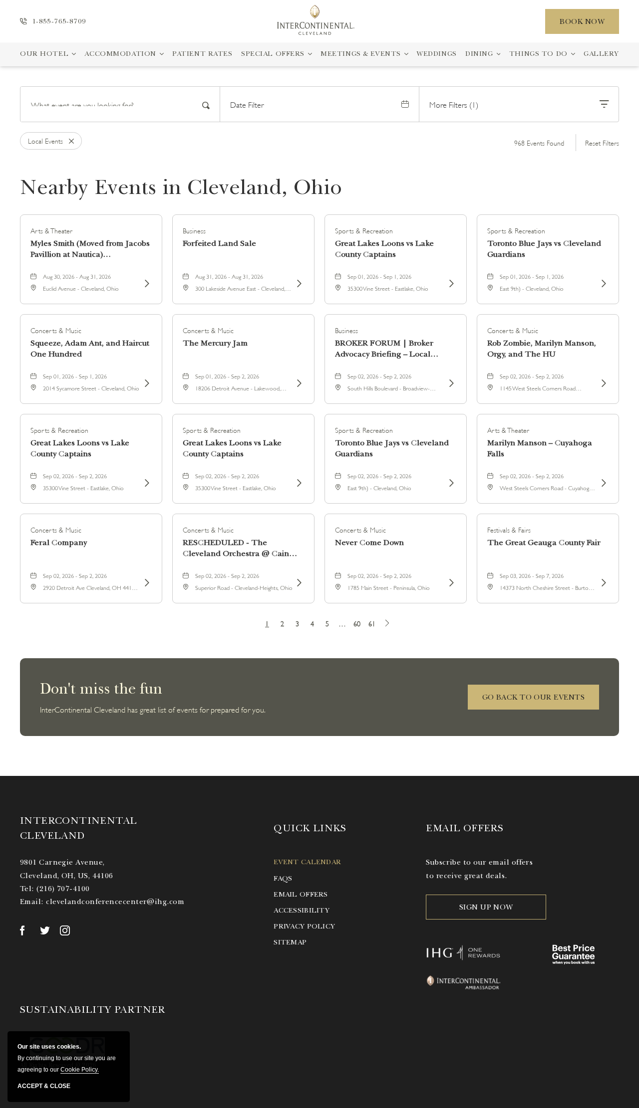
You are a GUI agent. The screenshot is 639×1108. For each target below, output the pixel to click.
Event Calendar (307, 862)
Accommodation (120, 53)
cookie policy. (79, 1069)
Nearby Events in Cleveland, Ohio (181, 187)
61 (371, 623)
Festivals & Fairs (509, 529)
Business (194, 230)
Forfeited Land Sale (219, 243)
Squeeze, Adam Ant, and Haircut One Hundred (89, 348)
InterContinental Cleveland (78, 828)
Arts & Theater (51, 230)
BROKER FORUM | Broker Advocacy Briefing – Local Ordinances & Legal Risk (384, 349)
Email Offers (300, 894)
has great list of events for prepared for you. (153, 709)
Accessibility (301, 910)
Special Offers (273, 53)
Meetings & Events (360, 53)
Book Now (582, 21)
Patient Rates (202, 53)
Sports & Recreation (364, 230)
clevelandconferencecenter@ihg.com (115, 901)
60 (356, 623)
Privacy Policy (304, 926)
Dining (479, 53)
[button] (533, 697)
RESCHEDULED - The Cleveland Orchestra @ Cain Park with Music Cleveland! (236, 548)
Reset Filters (602, 142)
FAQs (283, 878)
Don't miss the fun (101, 688)
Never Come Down (369, 543)
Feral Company (58, 543)
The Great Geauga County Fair (544, 543)
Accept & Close (43, 1086)
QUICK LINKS (310, 828)
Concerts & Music (55, 330)
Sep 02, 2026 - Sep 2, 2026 (379, 375)
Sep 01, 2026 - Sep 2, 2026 (227, 375)
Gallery (601, 53)
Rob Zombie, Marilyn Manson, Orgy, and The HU (541, 348)
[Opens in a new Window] (25, 930)
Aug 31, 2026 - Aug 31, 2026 (229, 276)
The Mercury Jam (215, 343)
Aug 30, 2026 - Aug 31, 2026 (77, 276)
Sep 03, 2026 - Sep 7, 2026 (532, 575)
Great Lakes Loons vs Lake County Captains (384, 248)
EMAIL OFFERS (464, 828)
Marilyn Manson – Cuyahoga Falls (539, 448)
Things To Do (538, 53)
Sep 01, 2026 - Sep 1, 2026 (379, 276)
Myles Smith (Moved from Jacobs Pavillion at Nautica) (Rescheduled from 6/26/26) (90, 249)
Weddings (437, 53)
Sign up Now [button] (486, 907)
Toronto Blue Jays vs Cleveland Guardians (544, 248)
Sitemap (290, 942)
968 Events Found (539, 142)
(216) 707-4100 (62, 888)
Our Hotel (44, 53)
